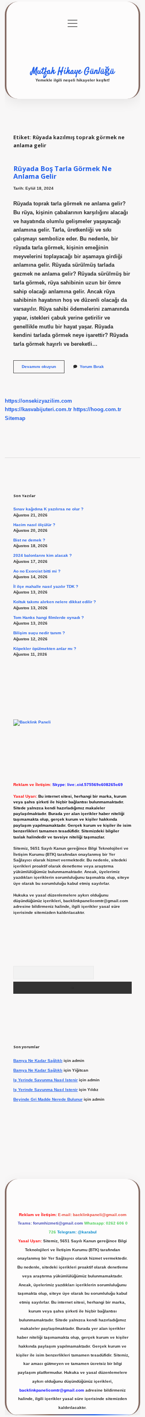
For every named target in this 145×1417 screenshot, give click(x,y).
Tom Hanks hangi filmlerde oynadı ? (48, 617)
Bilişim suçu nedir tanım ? (39, 633)
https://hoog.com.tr (97, 409)
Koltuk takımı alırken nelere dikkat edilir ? (54, 602)
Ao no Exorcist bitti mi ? (36, 571)
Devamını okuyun (43, 368)
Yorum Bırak (92, 366)
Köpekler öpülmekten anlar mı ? (44, 648)
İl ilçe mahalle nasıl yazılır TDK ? (45, 586)
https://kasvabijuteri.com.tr (38, 409)
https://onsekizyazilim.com (38, 401)
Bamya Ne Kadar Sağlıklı (37, 1060)
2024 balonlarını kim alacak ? (42, 555)
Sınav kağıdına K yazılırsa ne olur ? (48, 509)
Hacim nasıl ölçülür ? (34, 524)
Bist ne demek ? (29, 540)
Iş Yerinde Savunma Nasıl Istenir (45, 1080)
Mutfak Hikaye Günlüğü (72, 71)
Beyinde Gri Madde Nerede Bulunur (48, 1099)
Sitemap (15, 418)
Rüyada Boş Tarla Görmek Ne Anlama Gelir (62, 172)
